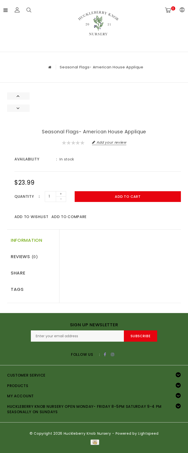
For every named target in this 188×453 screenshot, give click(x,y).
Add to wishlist (31, 216)
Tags (17, 289)
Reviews (24, 256)
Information (26, 240)
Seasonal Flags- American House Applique (101, 67)
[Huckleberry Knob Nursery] (98, 25)
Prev (18, 96)
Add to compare (69, 216)
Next (18, 108)
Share (18, 273)
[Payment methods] (94, 442)
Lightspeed (148, 433)
